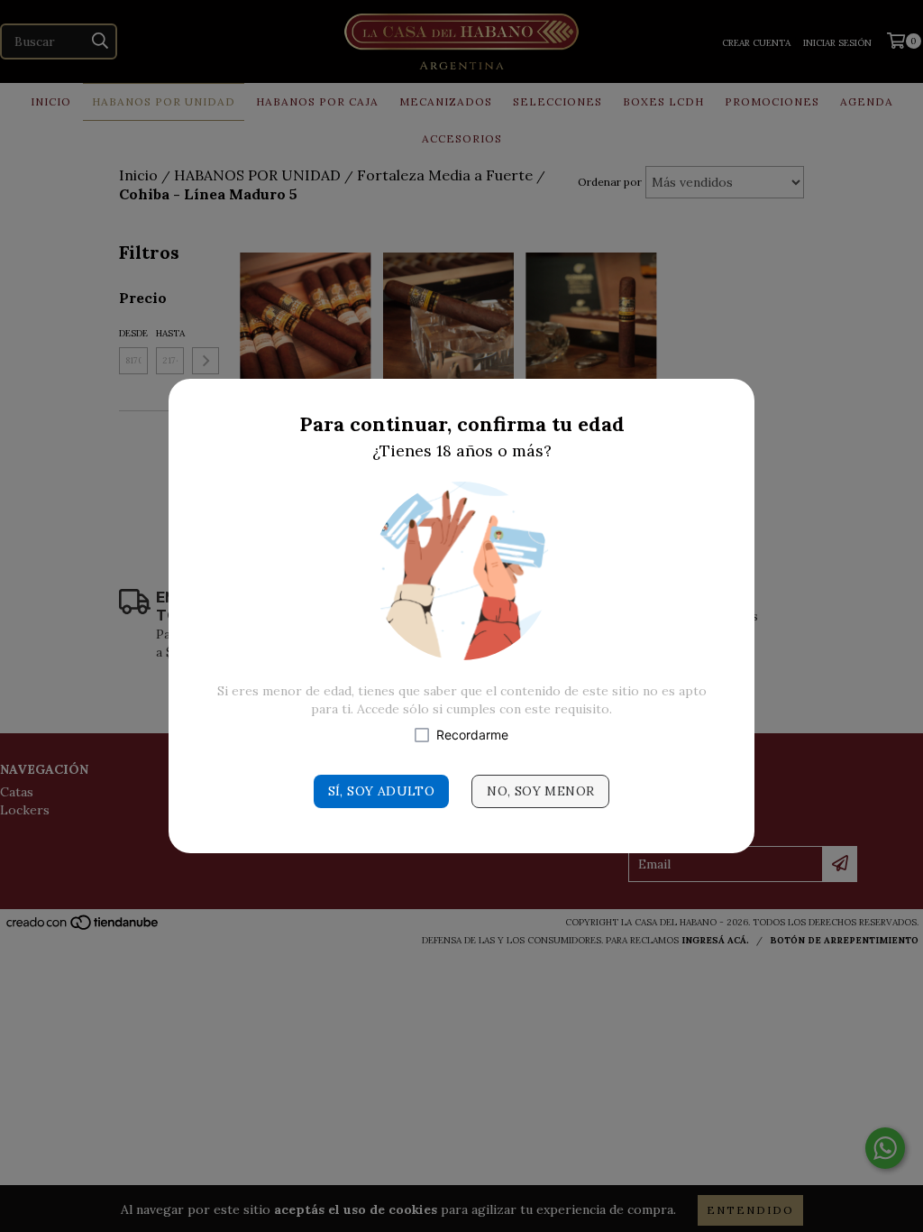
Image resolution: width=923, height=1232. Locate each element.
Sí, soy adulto (381, 791)
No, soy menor (540, 791)
